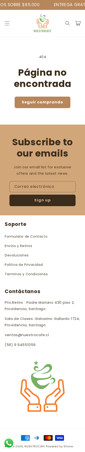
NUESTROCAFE (35, 446)
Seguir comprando (42, 102)
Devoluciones (17, 255)
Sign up (42, 200)
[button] (7, 23)
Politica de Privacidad (24, 264)
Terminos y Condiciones (26, 274)
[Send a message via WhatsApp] (8, 443)
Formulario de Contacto (26, 236)
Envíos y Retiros (18, 246)
